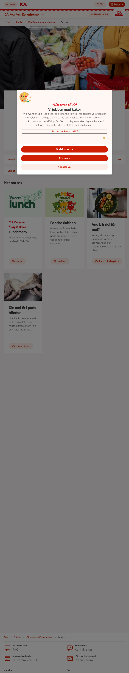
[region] (64, 132)
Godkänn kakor (64, 149)
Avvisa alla (64, 158)
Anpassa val (64, 166)
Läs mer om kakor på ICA (64, 131)
